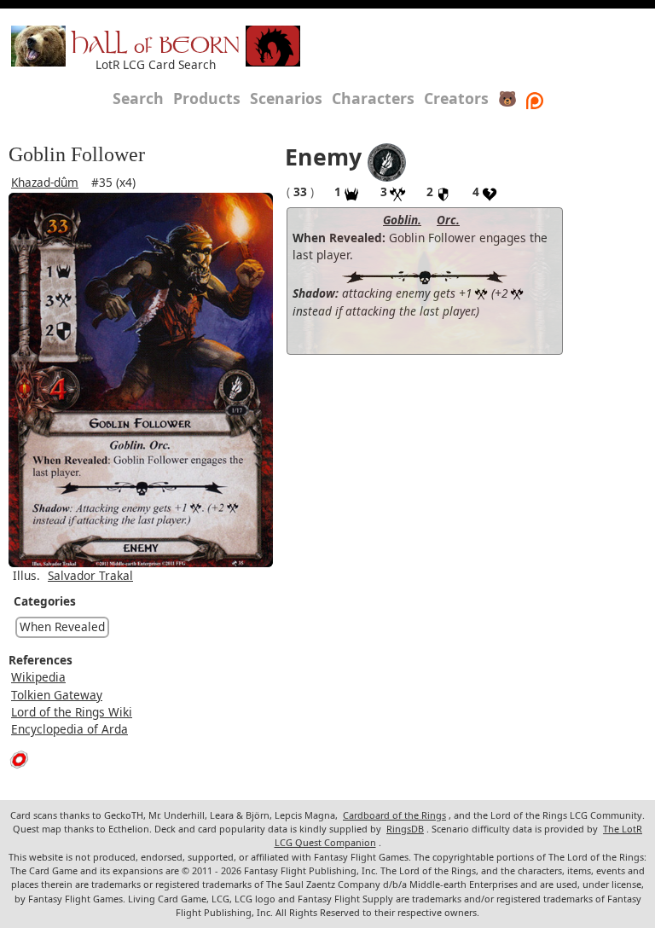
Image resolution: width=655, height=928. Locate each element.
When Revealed (62, 626)
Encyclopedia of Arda (69, 729)
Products (207, 98)
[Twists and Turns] (387, 161)
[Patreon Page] (535, 98)
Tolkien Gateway (56, 695)
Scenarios (286, 98)
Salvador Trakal (90, 575)
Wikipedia (38, 677)
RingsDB (405, 828)
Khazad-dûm (44, 182)
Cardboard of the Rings (394, 815)
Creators (456, 98)
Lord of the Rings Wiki (71, 712)
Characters (373, 98)
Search (138, 98)
